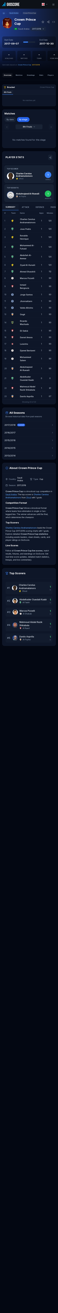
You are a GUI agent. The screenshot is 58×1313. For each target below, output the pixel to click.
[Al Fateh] (13, 229)
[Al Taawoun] (13, 322)
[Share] (48, 21)
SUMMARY (10, 207)
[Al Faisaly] (13, 344)
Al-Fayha (26, 639)
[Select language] (45, 4)
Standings (31, 75)
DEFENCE (40, 207)
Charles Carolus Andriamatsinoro (21, 528)
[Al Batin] (13, 294)
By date (10, 119)
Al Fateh (26, 602)
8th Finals (7, 92)
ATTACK (25, 207)
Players (51, 75)
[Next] (51, 126)
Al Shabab (27, 614)
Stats (41, 75)
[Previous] (6, 126)
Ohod (28, 497)
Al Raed (26, 628)
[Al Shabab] (13, 278)
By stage (23, 119)
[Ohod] (13, 220)
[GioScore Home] (10, 4)
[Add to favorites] (43, 21)
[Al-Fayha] (13, 314)
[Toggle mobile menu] (53, 4)
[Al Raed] (13, 286)
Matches (19, 75)
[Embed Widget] (54, 21)
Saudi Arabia (11, 494)
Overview (7, 75)
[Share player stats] (50, 157)
